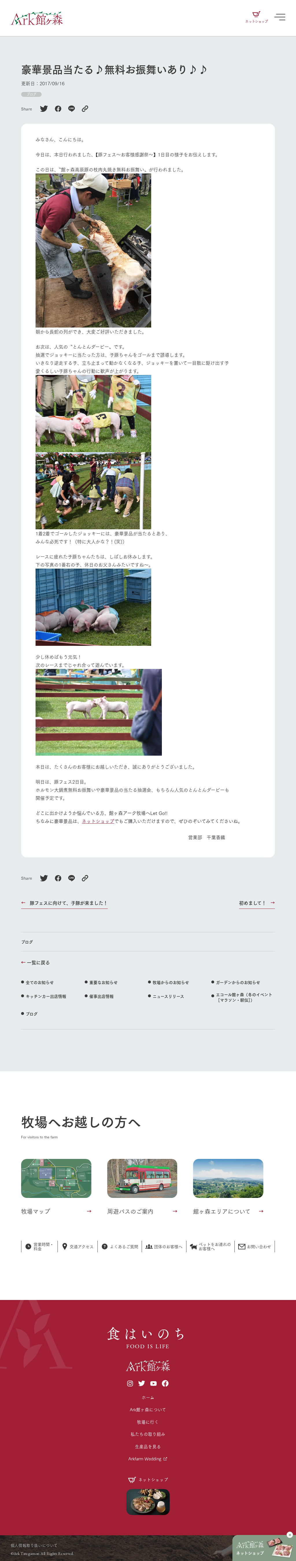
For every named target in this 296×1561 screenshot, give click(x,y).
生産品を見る (148, 1446)
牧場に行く (148, 1421)
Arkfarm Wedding (144, 1458)
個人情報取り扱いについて (34, 1545)
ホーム (148, 1397)
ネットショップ (98, 820)
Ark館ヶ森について (148, 1409)
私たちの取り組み (148, 1434)
